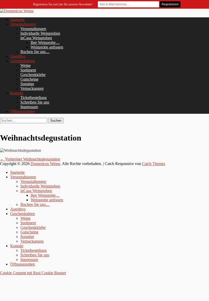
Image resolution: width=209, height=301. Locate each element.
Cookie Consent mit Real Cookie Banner (33, 273)
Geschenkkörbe (33, 74)
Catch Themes (153, 163)
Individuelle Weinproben (40, 33)
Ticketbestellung (33, 97)
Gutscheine (29, 79)
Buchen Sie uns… (35, 51)
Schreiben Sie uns (34, 102)
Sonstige (27, 84)
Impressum (29, 107)
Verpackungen (32, 88)
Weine (25, 65)
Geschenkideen (22, 61)
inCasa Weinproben (36, 38)
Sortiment (28, 70)
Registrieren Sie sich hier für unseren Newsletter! (63, 4)
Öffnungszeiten (22, 111)
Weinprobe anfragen (47, 47)
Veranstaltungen (23, 24)
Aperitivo (17, 56)
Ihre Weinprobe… (45, 42)
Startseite (17, 19)
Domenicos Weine (45, 163)
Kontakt (16, 93)
